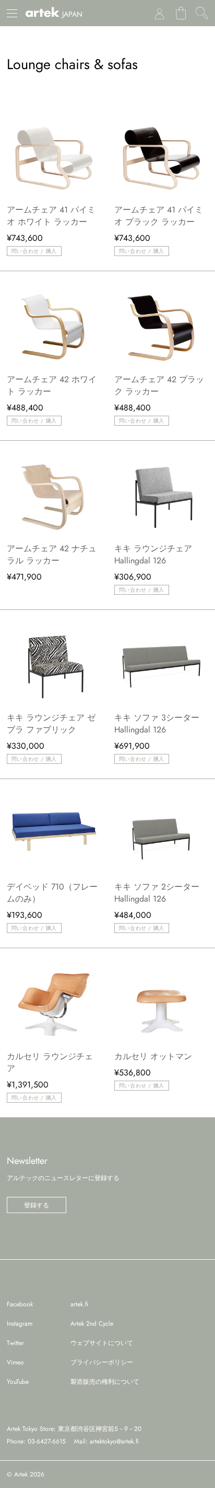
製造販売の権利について (104, 1381)
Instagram (19, 1323)
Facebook (20, 1304)
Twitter (15, 1343)
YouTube (18, 1381)
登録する (36, 1205)
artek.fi (79, 1304)
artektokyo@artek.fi (114, 1441)
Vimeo (15, 1362)
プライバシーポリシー (101, 1362)
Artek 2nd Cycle (91, 1323)
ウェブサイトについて (101, 1343)
